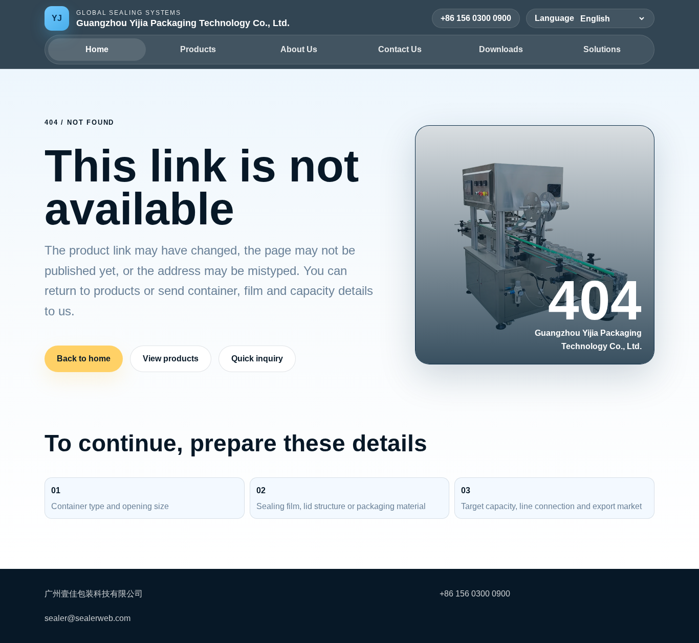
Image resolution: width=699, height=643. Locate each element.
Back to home (84, 358)
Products (198, 49)
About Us (298, 49)
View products (171, 358)
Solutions (602, 49)
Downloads (501, 49)
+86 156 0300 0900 (476, 18)
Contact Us (400, 49)
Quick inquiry (257, 358)
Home (96, 49)
